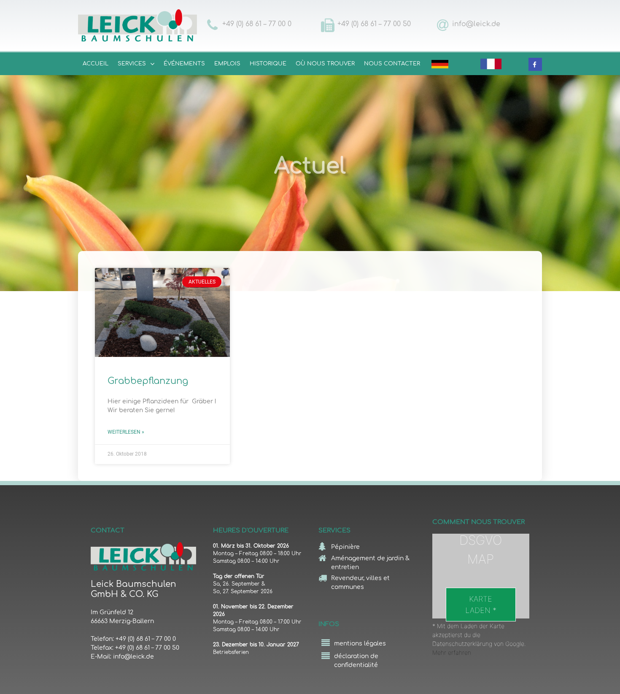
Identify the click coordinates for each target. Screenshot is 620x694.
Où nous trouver (325, 64)
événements (184, 64)
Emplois (227, 64)
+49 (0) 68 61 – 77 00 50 (374, 24)
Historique (268, 64)
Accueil (95, 64)
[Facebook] (534, 64)
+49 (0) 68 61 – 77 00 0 (256, 24)
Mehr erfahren (451, 652)
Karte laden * (480, 604)
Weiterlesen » (126, 432)
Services (132, 64)
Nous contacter (392, 64)
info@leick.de (476, 24)
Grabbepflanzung (148, 381)
